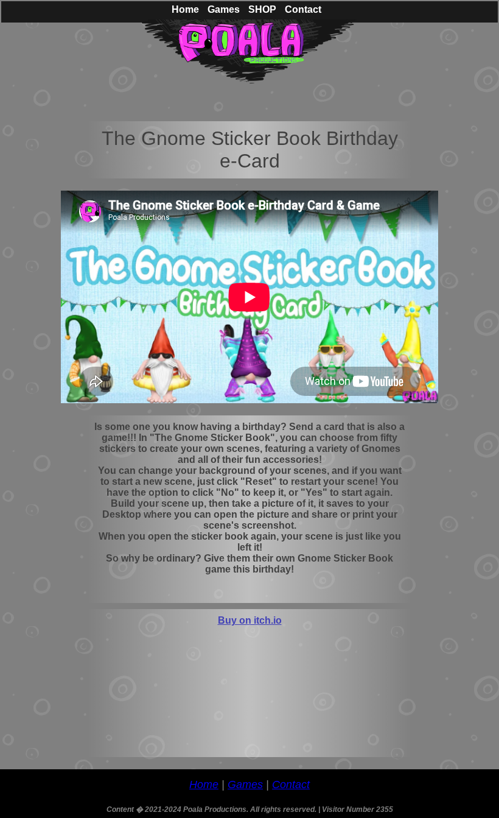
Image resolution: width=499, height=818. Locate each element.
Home (203, 784)
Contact (291, 784)
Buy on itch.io (250, 620)
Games (245, 784)
